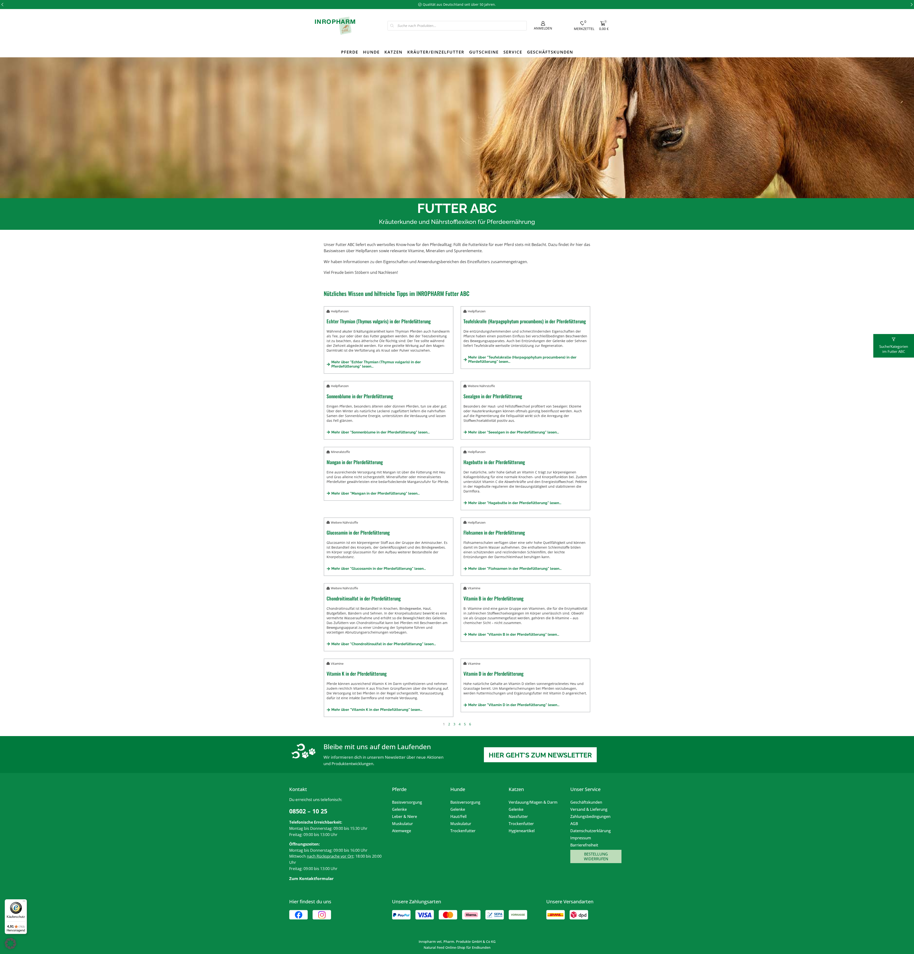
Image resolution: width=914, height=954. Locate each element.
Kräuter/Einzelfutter (435, 52)
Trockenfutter (463, 830)
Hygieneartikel (522, 830)
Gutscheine (484, 52)
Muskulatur (402, 823)
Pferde (349, 52)
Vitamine (474, 588)
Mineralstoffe (340, 452)
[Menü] (24, 902)
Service (512, 52)
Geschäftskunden (550, 52)
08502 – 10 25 (308, 811)
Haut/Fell (458, 816)
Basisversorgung (407, 802)
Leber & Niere (404, 816)
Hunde (371, 52)
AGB (574, 823)
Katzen (393, 52)
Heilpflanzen (340, 311)
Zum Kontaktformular (311, 878)
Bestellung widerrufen (596, 856)
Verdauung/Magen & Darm (533, 802)
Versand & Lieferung (588, 809)
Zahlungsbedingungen (590, 816)
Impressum (580, 838)
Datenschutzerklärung (590, 830)
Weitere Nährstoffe (481, 386)
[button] (2, 4)
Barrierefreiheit (584, 845)
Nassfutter (518, 816)
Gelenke (399, 809)
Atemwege (401, 830)
